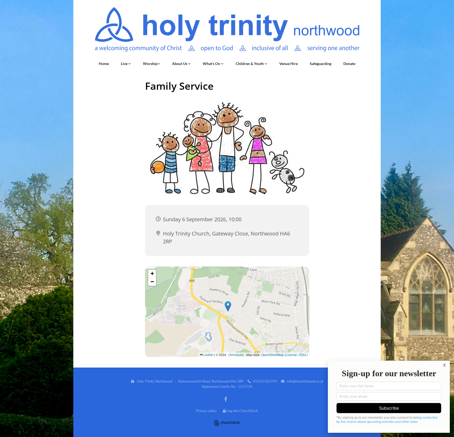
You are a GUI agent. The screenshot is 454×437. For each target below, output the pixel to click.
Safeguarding (320, 63)
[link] (126, 64)
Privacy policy (206, 411)
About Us (180, 63)
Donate (349, 63)
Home (104, 63)
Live (124, 63)
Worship (150, 63)
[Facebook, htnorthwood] (226, 399)
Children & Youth (250, 63)
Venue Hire (288, 63)
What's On (212, 63)
